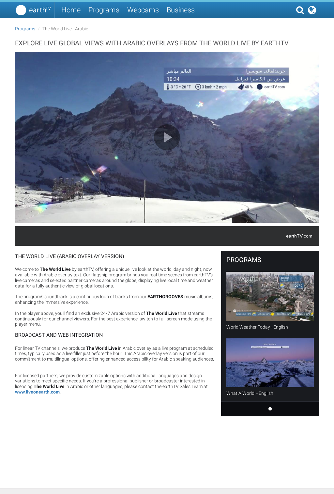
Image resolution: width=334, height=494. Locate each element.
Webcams (143, 10)
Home (71, 10)
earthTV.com (299, 236)
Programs (103, 10)
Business (181, 10)
